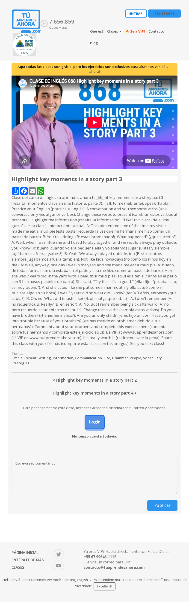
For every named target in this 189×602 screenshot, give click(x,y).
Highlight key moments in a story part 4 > (95, 393)
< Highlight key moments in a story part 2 (95, 380)
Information (63, 358)
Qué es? (96, 31)
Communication (88, 358)
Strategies (20, 363)
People (135, 358)
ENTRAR (135, 13)
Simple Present (24, 358)
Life (107, 358)
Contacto (156, 31)
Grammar (120, 358)
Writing (44, 358)
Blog (94, 42)
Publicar (162, 505)
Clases (18, 567)
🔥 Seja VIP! (135, 31)
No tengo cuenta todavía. (94, 436)
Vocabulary (152, 358)
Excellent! (104, 586)
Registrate (164, 13)
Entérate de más (28, 559)
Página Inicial (25, 552)
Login (94, 422)
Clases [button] (113, 31)
